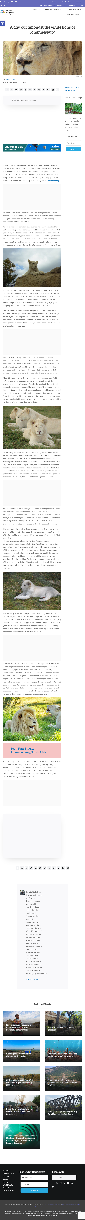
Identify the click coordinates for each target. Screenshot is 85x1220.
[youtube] (16, 1)
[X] (11, 89)
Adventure (69, 87)
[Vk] (48, 89)
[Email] (57, 89)
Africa (76, 87)
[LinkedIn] (25, 89)
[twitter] (4, 1)
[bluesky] (12, 1)
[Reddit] (21, 89)
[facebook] (1, 1)
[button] (2, 23)
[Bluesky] (16, 89)
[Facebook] (7, 89)
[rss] (4, 5)
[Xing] (53, 89)
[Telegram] (34, 89)
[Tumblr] (39, 89)
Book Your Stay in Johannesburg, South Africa (29, 750)
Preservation (70, 90)
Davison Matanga (13, 79)
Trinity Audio (23, 100)
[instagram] (8, 1)
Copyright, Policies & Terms (53, 1204)
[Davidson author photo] (22, 891)
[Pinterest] (43, 89)
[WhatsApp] (30, 89)
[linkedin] (1, 5)
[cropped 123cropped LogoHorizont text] (7, 10)
